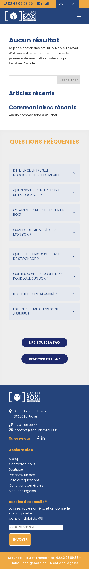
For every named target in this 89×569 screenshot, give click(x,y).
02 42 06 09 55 (20, 3)
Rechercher (69, 80)
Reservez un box (22, 475)
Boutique (16, 469)
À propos (16, 458)
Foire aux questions (24, 480)
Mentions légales (22, 491)
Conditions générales (26, 485)
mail (44, 3)
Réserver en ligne (44, 359)
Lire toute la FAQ (44, 342)
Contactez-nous (22, 464)
